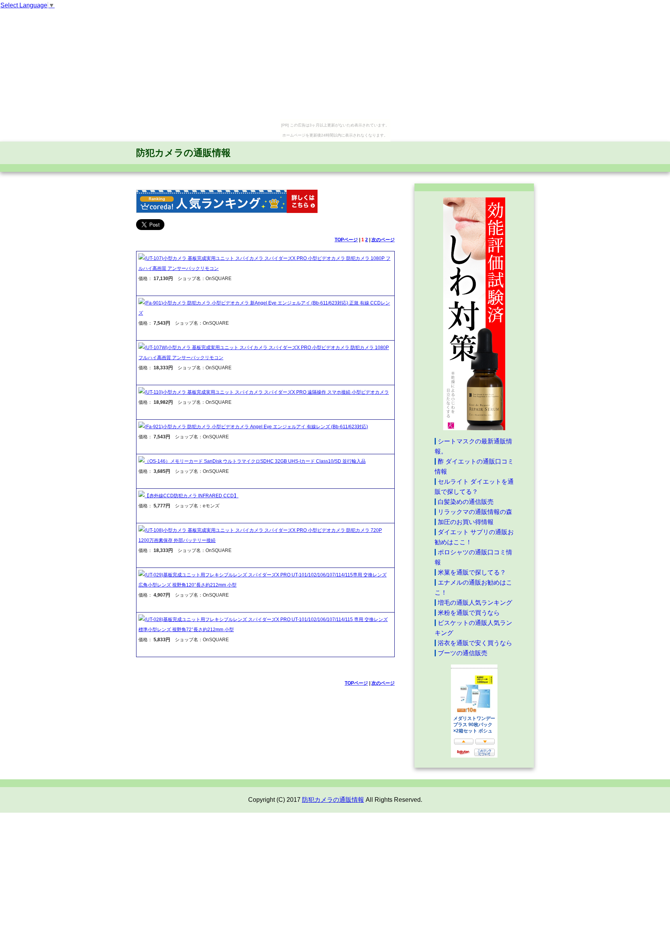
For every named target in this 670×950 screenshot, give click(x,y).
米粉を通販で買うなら (469, 612)
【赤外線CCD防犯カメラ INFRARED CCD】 (191, 495)
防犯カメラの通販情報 (183, 152)
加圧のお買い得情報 (466, 522)
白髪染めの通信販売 (466, 501)
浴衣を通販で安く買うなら (475, 643)
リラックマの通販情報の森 (475, 512)
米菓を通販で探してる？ (472, 572)
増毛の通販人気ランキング (475, 602)
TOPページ (346, 239)
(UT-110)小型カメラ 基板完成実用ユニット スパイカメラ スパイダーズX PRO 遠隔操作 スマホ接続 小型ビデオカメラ (267, 392)
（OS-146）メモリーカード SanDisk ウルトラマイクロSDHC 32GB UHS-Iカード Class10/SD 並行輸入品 (255, 461)
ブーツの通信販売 (462, 653)
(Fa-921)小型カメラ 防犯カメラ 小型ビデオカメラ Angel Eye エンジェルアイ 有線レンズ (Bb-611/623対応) (256, 426)
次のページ (383, 239)
